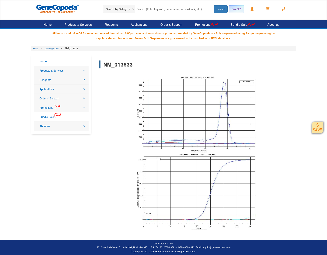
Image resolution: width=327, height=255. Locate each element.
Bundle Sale (243, 24)
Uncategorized (51, 48)
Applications (139, 24)
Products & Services (78, 24)
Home (48, 24)
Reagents (111, 24)
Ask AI (235, 8)
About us (273, 24)
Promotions (206, 24)
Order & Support (171, 24)
